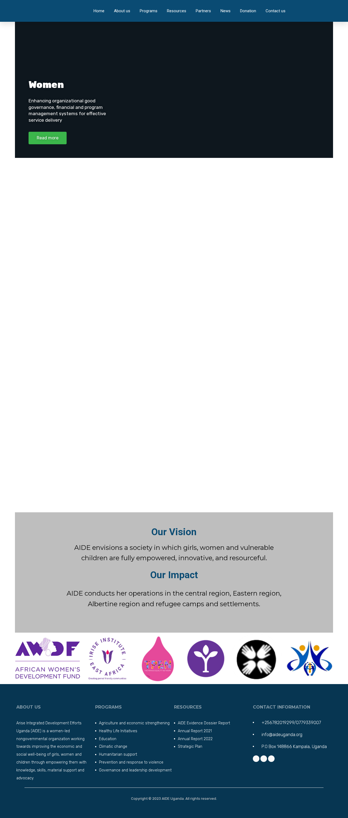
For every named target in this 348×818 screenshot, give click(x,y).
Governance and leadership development (135, 770)
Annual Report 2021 (195, 731)
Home (99, 10)
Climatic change (113, 746)
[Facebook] (256, 758)
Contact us (275, 10)
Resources (176, 10)
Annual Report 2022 (195, 739)
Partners (203, 10)
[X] (263, 758)
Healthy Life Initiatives (118, 731)
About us (122, 10)
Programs (148, 10)
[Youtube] (271, 758)
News (225, 10)
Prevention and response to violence (131, 762)
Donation (248, 10)
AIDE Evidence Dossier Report (204, 723)
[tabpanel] (174, 580)
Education (107, 739)
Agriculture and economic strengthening (134, 723)
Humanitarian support (118, 754)
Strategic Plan (190, 746)
